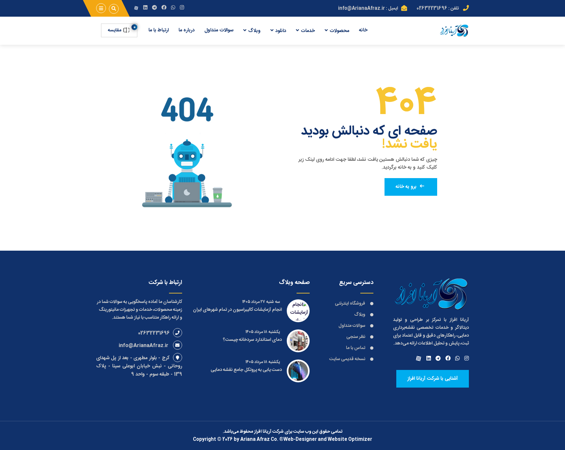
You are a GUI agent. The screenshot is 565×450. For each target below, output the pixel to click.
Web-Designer (300, 439)
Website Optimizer (350, 439)
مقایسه (115, 30)
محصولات (339, 31)
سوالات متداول (218, 30)
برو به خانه (406, 187)
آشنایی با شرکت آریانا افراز (432, 379)
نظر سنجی (355, 337)
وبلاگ (254, 31)
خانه (363, 30)
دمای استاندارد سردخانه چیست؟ (252, 340)
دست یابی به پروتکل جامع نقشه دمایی (246, 370)
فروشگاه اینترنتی (350, 304)
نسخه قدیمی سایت (347, 359)
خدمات (308, 31)
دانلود (280, 31)
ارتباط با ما (158, 30)
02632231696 (432, 8)
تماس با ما (355, 348)
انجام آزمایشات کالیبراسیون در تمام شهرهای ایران (237, 310)
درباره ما (187, 30)
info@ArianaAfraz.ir (361, 8)
